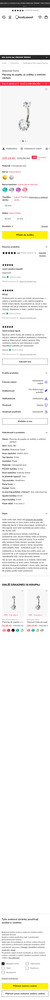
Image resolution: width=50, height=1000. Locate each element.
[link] (5, 177)
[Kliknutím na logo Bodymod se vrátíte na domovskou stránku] (25, 17)
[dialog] (25, 957)
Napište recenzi (42, 254)
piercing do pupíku (34, 519)
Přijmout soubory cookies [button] (25, 986)
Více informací (13, 958)
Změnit (44, 226)
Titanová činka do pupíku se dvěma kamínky (38, 622)
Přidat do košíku (25, 234)
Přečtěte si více (25, 421)
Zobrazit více (25, 361)
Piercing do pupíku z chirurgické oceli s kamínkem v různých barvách (13, 622)
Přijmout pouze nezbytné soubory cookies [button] (25, 993)
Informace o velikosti (38, 197)
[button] (25, 115)
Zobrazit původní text (28, 281)
